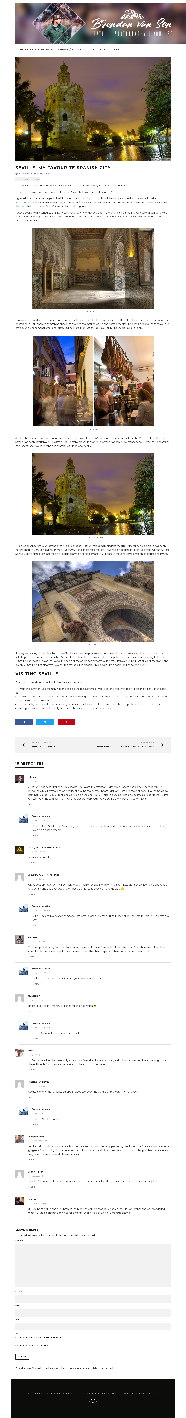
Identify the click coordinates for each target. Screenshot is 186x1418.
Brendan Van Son (27, 173)
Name (18, 1292)
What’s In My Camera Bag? (142, 1393)
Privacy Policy (38, 1393)
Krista (31, 1050)
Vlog (57, 1393)
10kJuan (32, 777)
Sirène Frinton (35, 1171)
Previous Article (41, 743)
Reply (33, 804)
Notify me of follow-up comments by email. (38, 1337)
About (35, 49)
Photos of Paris (43, 746)
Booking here (48, 700)
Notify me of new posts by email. (33, 1345)
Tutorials (72, 1393)
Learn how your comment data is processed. (87, 1368)
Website (19, 1319)
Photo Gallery (109, 49)
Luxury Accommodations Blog (44, 847)
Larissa (32, 1199)
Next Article (147, 743)
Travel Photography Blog (27, 179)
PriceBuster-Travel (38, 1082)
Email (18, 1305)
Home (24, 49)
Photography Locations (101, 1393)
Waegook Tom (36, 1136)
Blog (45, 49)
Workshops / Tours (66, 49)
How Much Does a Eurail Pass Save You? (125, 746)
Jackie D (32, 937)
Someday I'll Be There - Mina (43, 875)
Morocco (20, 202)
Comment (20, 1240)
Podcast (89, 49)
